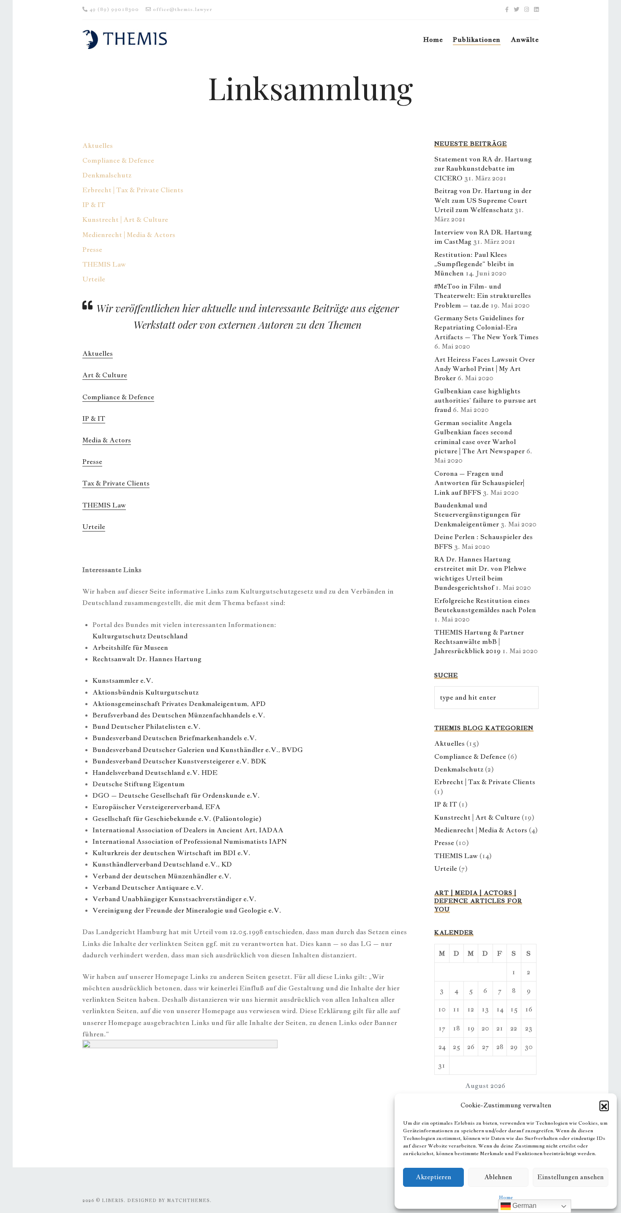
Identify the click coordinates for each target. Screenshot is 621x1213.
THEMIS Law (104, 264)
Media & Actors (106, 440)
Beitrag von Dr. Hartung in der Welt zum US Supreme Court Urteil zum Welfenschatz (482, 200)
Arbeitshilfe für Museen (130, 647)
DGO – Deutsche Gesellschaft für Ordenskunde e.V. (176, 795)
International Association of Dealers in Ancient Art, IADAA (188, 830)
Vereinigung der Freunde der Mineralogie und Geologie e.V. (187, 910)
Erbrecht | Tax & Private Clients (132, 189)
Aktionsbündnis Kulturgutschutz (146, 692)
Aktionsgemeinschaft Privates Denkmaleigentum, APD (179, 703)
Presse (92, 249)
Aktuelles (97, 145)
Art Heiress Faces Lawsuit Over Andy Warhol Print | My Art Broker (484, 369)
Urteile (93, 279)
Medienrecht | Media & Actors (128, 234)
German (524, 1205)
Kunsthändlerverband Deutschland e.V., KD (162, 864)
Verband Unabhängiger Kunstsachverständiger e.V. (174, 898)
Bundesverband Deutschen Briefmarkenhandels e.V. (175, 737)
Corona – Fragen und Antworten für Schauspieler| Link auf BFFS (479, 483)
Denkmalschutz (106, 175)
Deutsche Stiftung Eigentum (139, 784)
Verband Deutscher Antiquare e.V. (148, 887)
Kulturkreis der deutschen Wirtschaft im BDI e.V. (172, 852)
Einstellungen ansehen (570, 1177)
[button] (604, 1105)
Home (506, 1197)
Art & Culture (104, 375)
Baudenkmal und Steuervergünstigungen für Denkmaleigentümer (477, 515)
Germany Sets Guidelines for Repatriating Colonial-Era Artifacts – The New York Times (486, 327)
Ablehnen (498, 1177)
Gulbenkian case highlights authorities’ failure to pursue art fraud (485, 400)
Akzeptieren (433, 1177)
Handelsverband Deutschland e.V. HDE (155, 772)
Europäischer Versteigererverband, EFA (157, 806)
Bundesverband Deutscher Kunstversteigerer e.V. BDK (179, 761)
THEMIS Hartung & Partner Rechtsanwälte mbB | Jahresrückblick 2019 (479, 642)
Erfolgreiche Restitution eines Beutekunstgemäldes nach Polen (485, 605)
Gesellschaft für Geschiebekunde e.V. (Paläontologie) (177, 818)
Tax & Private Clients (116, 483)
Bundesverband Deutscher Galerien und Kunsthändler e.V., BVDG (198, 749)
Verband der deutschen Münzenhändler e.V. (162, 876)
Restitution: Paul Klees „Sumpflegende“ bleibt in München (474, 264)
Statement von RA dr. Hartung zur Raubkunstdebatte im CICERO (483, 169)
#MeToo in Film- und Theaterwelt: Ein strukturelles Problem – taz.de (482, 296)
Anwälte (525, 39)
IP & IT (93, 204)
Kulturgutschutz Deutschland (140, 636)
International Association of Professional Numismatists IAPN (190, 841)
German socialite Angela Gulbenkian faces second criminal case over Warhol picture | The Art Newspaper (479, 436)
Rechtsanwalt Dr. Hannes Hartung (147, 658)
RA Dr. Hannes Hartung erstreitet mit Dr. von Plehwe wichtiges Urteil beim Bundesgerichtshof (480, 573)
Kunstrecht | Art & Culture (125, 219)
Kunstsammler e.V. (123, 680)
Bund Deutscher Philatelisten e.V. (147, 726)
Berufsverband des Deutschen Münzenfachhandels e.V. (179, 715)
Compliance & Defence (118, 160)
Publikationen (476, 39)
